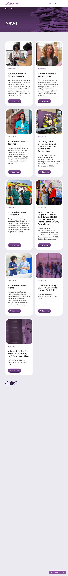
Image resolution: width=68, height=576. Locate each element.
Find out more (14, 101)
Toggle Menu (60, 3)
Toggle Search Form (50, 3)
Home (7, 8)
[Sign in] (55, 3)
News (12, 8)
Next (16, 383)
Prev (7, 383)
